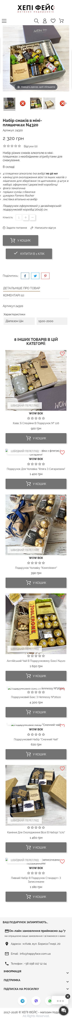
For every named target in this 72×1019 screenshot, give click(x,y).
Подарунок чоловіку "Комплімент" (36, 567)
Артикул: (8, 130)
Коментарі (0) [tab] (13, 295)
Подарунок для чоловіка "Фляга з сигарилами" (36, 468)
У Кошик (24, 240)
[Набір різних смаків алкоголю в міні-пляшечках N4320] (36, 104)
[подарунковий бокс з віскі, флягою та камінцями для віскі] (9, 104)
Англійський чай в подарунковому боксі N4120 (36, 660)
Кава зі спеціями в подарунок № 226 (36, 423)
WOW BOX (36, 413)
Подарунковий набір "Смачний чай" (36, 739)
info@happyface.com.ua (35, 953)
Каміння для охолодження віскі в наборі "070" (36, 832)
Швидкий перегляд (25, 405)
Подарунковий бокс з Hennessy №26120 (36, 697)
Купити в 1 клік (32, 253)
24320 (19, 130)
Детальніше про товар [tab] (21, 288)
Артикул (9, 306)
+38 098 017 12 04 (35, 963)
